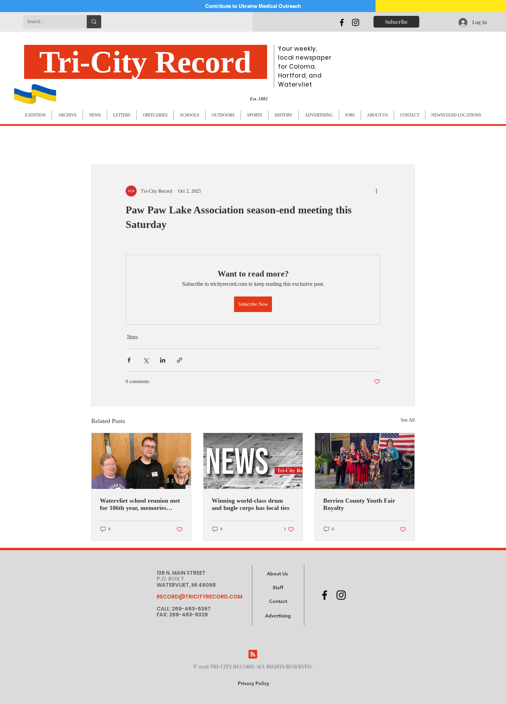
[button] (278, 616)
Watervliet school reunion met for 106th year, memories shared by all (140, 504)
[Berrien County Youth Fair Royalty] (364, 461)
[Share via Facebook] (129, 360)
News (132, 336)
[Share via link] (179, 360)
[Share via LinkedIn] (162, 360)
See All (408, 420)
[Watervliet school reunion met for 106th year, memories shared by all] (141, 461)
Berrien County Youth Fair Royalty (359, 504)
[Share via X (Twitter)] (146, 360)
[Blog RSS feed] (253, 654)
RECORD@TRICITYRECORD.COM (199, 596)
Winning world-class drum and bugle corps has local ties (250, 504)
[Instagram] (355, 22)
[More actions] (376, 191)
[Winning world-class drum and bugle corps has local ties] (253, 461)
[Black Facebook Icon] (342, 22)
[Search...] (94, 21)
